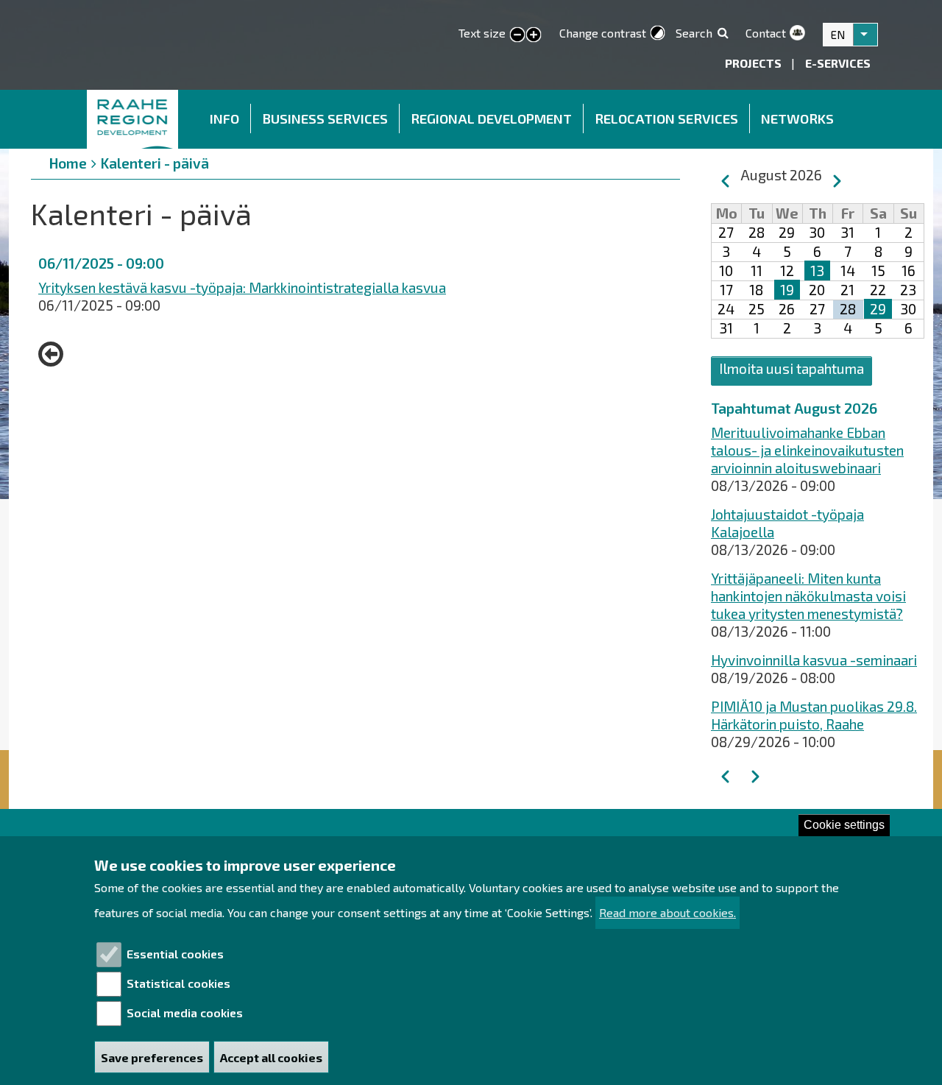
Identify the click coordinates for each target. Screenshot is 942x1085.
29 (878, 308)
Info (224, 118)
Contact (766, 33)
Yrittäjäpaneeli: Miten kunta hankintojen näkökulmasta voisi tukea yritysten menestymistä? (808, 596)
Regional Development (491, 118)
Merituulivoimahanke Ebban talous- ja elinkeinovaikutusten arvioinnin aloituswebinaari (807, 450)
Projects (754, 63)
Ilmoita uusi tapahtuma (791, 368)
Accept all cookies (271, 1057)
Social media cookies (185, 1012)
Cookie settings (844, 825)
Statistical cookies (178, 983)
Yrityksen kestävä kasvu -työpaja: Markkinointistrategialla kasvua (242, 287)
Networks (797, 118)
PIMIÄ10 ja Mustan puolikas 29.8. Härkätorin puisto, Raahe (814, 715)
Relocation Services (666, 118)
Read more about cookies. (667, 913)
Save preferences (152, 1057)
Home (133, 119)
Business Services (325, 118)
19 (787, 289)
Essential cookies (175, 954)
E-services (838, 63)
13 (817, 270)
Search (694, 33)
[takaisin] (54, 354)
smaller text (517, 35)
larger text (533, 35)
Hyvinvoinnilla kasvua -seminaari (814, 659)
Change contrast (602, 33)
